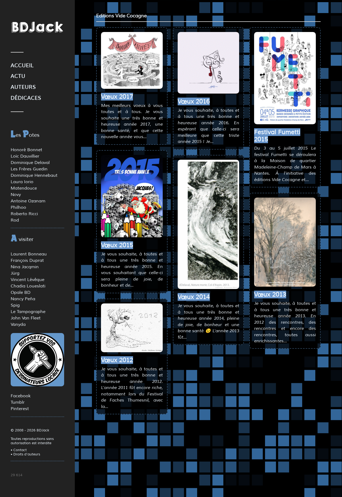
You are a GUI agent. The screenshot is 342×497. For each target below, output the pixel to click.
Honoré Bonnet (26, 150)
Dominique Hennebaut (34, 175)
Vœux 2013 (270, 294)
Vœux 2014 (194, 297)
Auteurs (23, 87)
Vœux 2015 (117, 245)
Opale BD (20, 292)
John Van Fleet (26, 318)
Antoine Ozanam (28, 201)
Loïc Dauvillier (25, 156)
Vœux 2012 (117, 360)
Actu (18, 76)
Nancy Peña (23, 299)
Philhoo (18, 207)
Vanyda (18, 324)
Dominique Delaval (30, 162)
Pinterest (20, 408)
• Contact (19, 450)
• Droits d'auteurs (25, 454)
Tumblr (18, 402)
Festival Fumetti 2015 (277, 135)
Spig (15, 305)
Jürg (15, 273)
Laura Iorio (22, 182)
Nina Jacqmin (25, 267)
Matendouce (24, 188)
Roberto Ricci (24, 214)
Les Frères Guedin (29, 169)
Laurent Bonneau (29, 254)
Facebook (20, 396)
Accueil (22, 65)
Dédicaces (26, 98)
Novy (16, 194)
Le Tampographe (28, 311)
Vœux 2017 (117, 97)
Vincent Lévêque (27, 279)
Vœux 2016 (194, 101)
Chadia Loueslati (28, 286)
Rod (15, 220)
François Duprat (27, 260)
